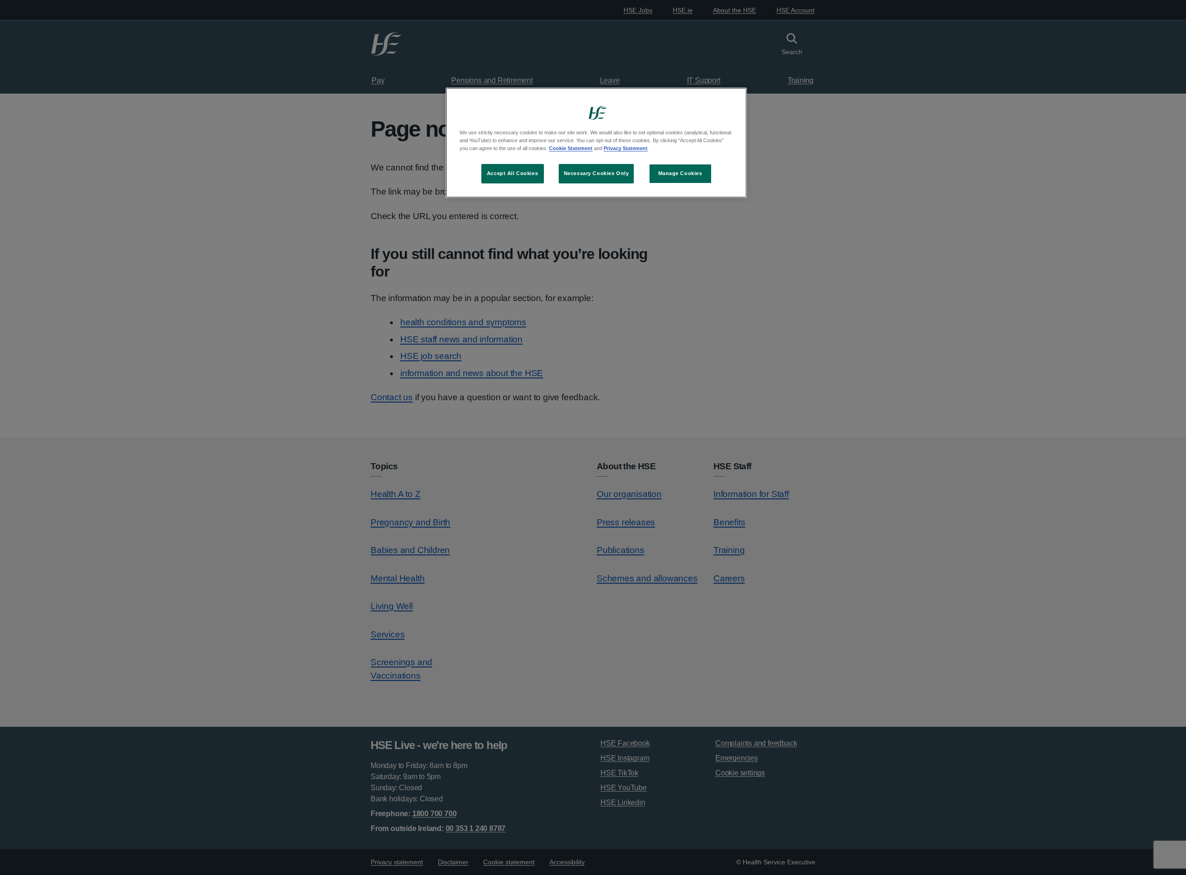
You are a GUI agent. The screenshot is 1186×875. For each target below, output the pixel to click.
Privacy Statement (626, 148)
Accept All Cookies (512, 173)
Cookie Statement (571, 148)
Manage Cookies (680, 173)
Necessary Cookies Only (596, 173)
